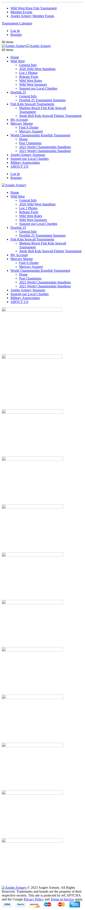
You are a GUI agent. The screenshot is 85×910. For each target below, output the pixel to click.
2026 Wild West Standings (37, 69)
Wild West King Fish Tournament (33, 8)
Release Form (28, 77)
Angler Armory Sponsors (27, 155)
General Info (28, 65)
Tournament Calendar (17, 23)
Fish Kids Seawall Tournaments (32, 104)
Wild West (17, 61)
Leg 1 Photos (28, 73)
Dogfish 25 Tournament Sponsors (42, 100)
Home (14, 57)
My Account (19, 119)
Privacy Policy (34, 899)
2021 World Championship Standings (45, 151)
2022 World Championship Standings (45, 147)
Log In (15, 31)
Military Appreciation (25, 162)
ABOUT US (19, 166)
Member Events (21, 12)
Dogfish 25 (18, 92)
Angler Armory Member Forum (32, 16)
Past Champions (30, 143)
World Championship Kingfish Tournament (40, 135)
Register (16, 34)
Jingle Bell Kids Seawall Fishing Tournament (50, 116)
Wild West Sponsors (33, 84)
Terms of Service (62, 899)
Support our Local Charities (38, 88)
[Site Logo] (26, 46)
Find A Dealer (29, 127)
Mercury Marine (21, 123)
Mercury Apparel (31, 131)
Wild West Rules (30, 80)
